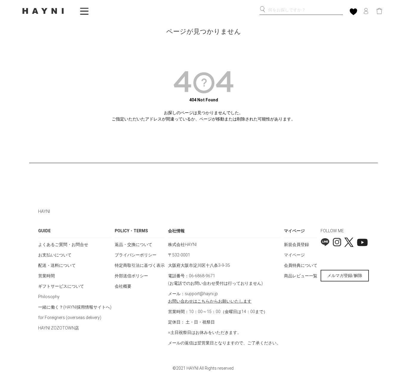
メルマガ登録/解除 (344, 275)
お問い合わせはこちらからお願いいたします (209, 301)
